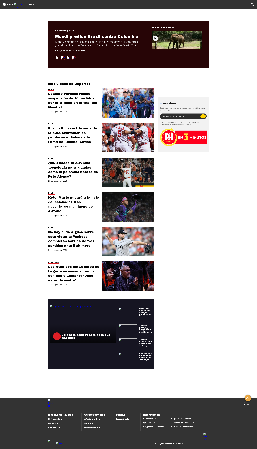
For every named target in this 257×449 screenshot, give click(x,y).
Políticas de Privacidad (182, 427)
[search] (252, 4)
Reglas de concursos (181, 419)
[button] (63, 58)
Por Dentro (54, 428)
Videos (59, 31)
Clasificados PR (92, 428)
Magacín (53, 423)
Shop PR (88, 423)
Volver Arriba (246, 403)
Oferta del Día (92, 419)
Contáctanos (149, 419)
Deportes (69, 31)
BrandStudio (122, 419)
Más (31, 5)
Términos (183, 122)
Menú (9, 4)
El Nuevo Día (55, 419)
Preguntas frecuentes (153, 427)
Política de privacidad (195, 122)
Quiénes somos (150, 423)
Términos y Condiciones (182, 423)
